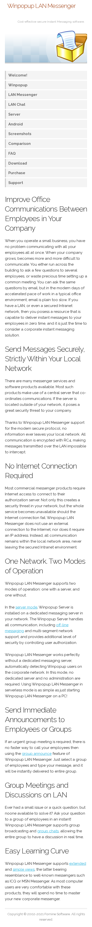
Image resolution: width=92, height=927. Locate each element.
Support (15, 183)
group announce (37, 753)
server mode (26, 607)
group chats (48, 831)
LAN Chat (16, 104)
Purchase (16, 173)
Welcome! (17, 75)
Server (14, 114)
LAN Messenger (22, 94)
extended (77, 863)
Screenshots (19, 134)
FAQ (12, 153)
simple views (24, 869)
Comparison (19, 143)
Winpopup (17, 85)
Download (17, 163)
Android (15, 124)
